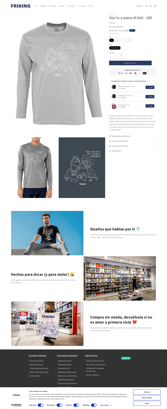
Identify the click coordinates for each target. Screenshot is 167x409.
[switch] (59, 405)
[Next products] (154, 81)
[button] (62, 6)
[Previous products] (149, 81)
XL (129, 40)
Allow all (147, 392)
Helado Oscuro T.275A (125, 96)
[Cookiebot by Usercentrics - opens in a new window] (16, 405)
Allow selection (147, 398)
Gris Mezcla (115, 48)
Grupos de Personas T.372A (126, 86)
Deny (147, 403)
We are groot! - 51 (123, 105)
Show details (104, 405)
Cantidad (111, 52)
